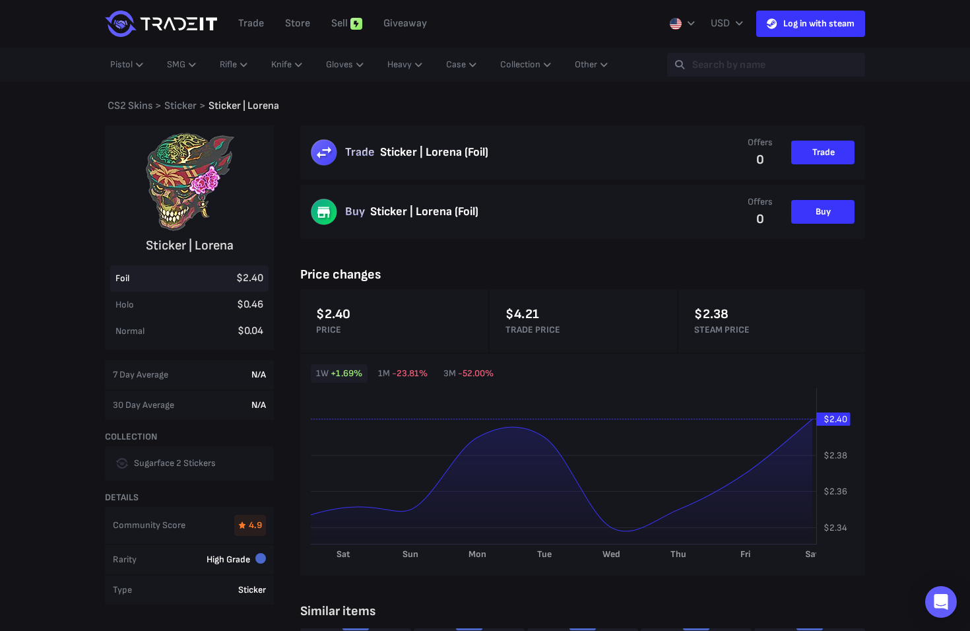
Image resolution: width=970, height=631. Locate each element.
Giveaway (405, 23)
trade (251, 23)
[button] (941, 602)
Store (297, 23)
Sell (339, 23)
